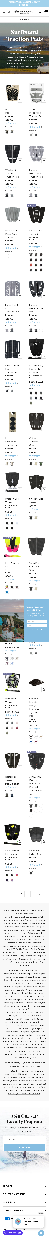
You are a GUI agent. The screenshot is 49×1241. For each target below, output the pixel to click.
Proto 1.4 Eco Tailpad (12, 500)
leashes (6, 1080)
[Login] (40, 12)
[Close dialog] (47, 601)
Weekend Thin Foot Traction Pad (12, 173)
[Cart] (44, 12)
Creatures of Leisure (35, 377)
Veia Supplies (35, 790)
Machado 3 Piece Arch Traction (11, 234)
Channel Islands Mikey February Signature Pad (34, 707)
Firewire (9, 116)
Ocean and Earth (34, 238)
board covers (17, 1080)
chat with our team (30, 1084)
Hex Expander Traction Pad (12, 441)
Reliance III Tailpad (11, 700)
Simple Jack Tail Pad (35, 232)
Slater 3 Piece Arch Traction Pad (36, 112)
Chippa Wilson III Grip (34, 441)
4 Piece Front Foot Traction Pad (12, 368)
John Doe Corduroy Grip (34, 566)
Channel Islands (9, 642)
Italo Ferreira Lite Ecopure (12, 852)
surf (35, 923)
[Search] (9, 12)
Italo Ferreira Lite (12, 565)
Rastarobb (11, 777)
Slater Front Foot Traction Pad (12, 308)
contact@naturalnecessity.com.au (24, 1093)
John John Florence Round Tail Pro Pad (35, 782)
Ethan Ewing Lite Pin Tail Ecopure (36, 368)
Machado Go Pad (12, 111)
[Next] (39, 894)
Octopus (33, 448)
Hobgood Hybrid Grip (35, 852)
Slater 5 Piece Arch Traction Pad (36, 173)
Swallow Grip (36, 499)
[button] (12, 125)
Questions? (25, 5)
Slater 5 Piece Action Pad (36, 308)
